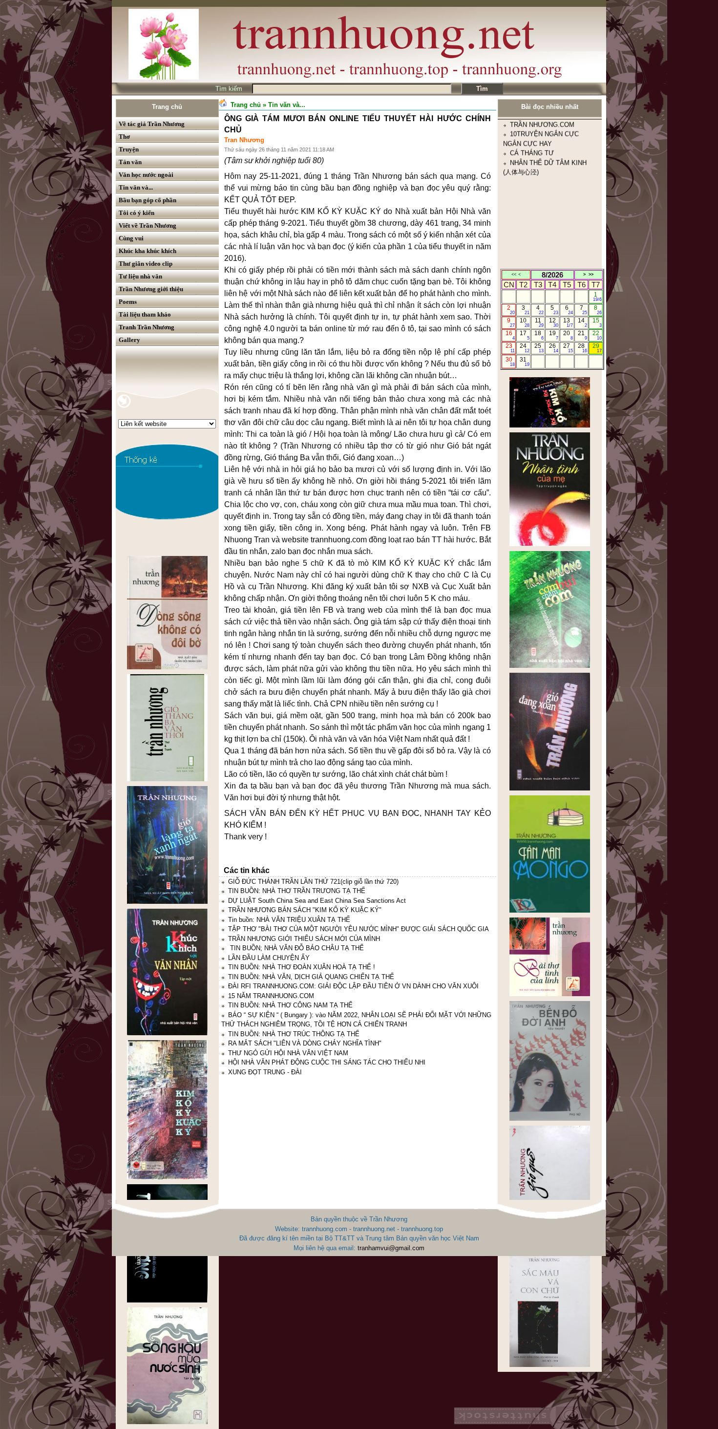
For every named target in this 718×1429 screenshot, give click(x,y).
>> (591, 274)
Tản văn (130, 162)
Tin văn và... (136, 187)
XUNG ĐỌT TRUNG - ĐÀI (265, 1072)
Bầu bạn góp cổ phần (147, 200)
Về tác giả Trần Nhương (152, 124)
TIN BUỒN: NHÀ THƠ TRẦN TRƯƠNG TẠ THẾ (296, 891)
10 (524, 322)
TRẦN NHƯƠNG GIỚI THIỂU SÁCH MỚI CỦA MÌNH (304, 938)
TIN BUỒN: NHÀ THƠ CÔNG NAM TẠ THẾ (290, 1005)
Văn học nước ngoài (146, 174)
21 (582, 335)
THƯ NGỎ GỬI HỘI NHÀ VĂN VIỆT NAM (288, 1053)
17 (524, 335)
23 (510, 347)
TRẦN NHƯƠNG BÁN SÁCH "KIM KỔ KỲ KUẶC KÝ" (304, 910)
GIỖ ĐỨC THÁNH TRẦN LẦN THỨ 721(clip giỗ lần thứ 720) (313, 881)
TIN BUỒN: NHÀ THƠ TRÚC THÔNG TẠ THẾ (293, 1034)
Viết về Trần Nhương (147, 225)
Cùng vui (131, 238)
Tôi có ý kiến (136, 212)
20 (567, 335)
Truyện (129, 149)
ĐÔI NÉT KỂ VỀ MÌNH (542, 266)
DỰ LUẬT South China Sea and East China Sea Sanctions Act (317, 900)
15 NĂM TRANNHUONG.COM (271, 996)
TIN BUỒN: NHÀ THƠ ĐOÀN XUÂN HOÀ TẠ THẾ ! (301, 967)
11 (539, 322)
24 (524, 347)
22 (597, 335)
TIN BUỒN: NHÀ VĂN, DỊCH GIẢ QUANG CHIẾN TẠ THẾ (311, 977)
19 (553, 335)
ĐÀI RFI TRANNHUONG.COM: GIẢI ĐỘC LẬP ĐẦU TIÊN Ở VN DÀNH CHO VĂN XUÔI (353, 986)
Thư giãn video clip (145, 263)
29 (597, 347)
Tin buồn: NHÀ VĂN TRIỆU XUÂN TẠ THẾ (289, 919)
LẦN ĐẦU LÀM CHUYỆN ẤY (269, 957)
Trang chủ (167, 106)
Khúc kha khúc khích (147, 251)
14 (582, 322)
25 (539, 347)
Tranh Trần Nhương (146, 327)
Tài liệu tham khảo (145, 314)
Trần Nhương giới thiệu (151, 289)
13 (567, 322)
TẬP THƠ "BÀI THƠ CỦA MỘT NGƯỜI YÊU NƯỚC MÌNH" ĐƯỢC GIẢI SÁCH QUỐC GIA (358, 929)
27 (567, 347)
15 (597, 322)
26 (553, 347)
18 (539, 335)
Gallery (129, 339)
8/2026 (552, 275)
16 (510, 335)
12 (553, 322)
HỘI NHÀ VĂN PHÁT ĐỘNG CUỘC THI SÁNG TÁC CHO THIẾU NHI (326, 1062)
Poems (128, 301)
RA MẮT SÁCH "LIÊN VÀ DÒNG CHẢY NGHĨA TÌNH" (304, 1043)
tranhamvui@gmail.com (391, 1248)
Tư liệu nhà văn (140, 276)
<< (513, 274)
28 (582, 347)
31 (524, 361)
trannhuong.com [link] (339, 539)
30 (510, 361)
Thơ (124, 136)
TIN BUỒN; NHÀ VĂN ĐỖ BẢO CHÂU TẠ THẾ (296, 948)
